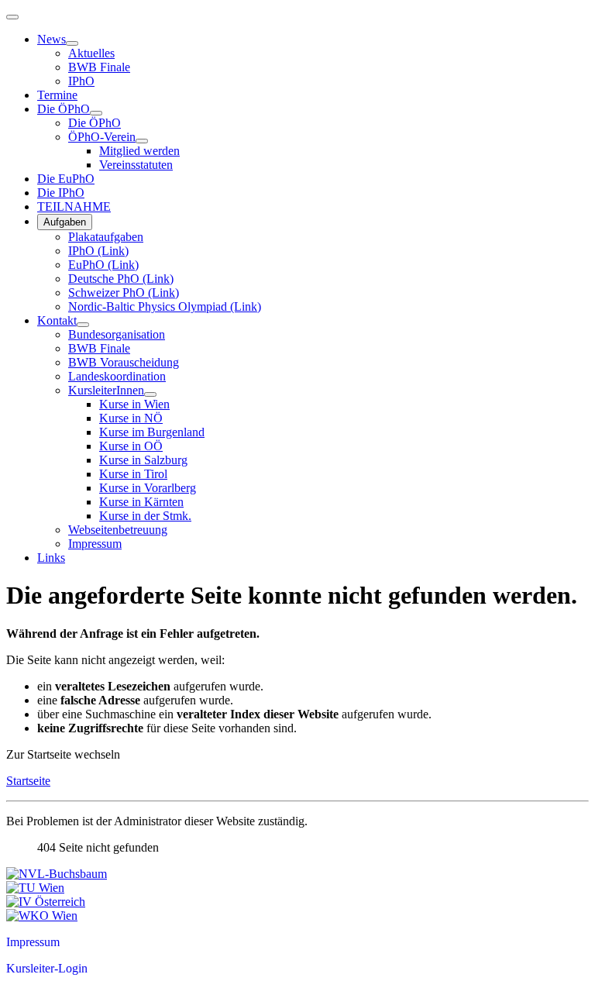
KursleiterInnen (106, 390)
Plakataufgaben (105, 236)
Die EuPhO (66, 178)
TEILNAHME (74, 206)
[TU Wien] (35, 887)
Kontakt (57, 320)
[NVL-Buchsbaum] (56, 873)
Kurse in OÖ (131, 446)
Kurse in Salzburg (143, 459)
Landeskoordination (117, 376)
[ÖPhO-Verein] (142, 141)
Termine (57, 95)
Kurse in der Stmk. (145, 515)
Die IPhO (60, 192)
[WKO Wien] (41, 915)
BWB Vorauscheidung (123, 362)
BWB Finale (99, 67)
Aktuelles (91, 53)
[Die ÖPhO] (96, 113)
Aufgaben (64, 222)
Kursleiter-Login (47, 968)
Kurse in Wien (134, 404)
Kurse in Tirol (133, 473)
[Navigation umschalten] (12, 17)
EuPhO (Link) (103, 264)
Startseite (28, 780)
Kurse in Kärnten (141, 501)
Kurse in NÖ (131, 418)
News (51, 39)
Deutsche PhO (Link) (121, 278)
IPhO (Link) (98, 250)
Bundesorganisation (116, 334)
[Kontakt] (83, 324)
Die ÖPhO (63, 108)
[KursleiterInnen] (150, 394)
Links (51, 557)
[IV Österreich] (45, 901)
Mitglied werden (139, 150)
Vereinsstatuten (136, 164)
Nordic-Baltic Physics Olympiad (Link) (164, 306)
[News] (72, 43)
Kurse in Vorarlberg (147, 487)
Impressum (95, 543)
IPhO (81, 81)
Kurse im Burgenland (152, 432)
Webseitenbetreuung (117, 529)
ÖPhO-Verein (102, 136)
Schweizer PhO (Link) (123, 292)
